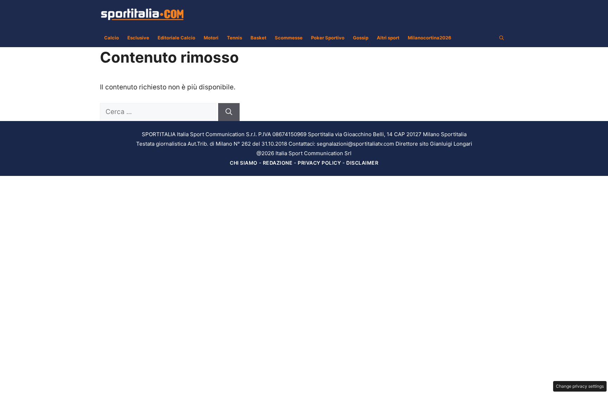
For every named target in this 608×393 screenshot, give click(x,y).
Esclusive (138, 37)
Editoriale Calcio (176, 37)
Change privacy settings (580, 386)
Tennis (234, 37)
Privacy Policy (319, 163)
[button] (501, 37)
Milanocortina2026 (429, 37)
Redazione (278, 163)
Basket (258, 37)
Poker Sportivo (327, 37)
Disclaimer (362, 163)
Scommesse (289, 37)
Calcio (111, 37)
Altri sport (388, 37)
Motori (211, 37)
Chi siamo (244, 163)
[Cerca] (229, 112)
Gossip (360, 37)
